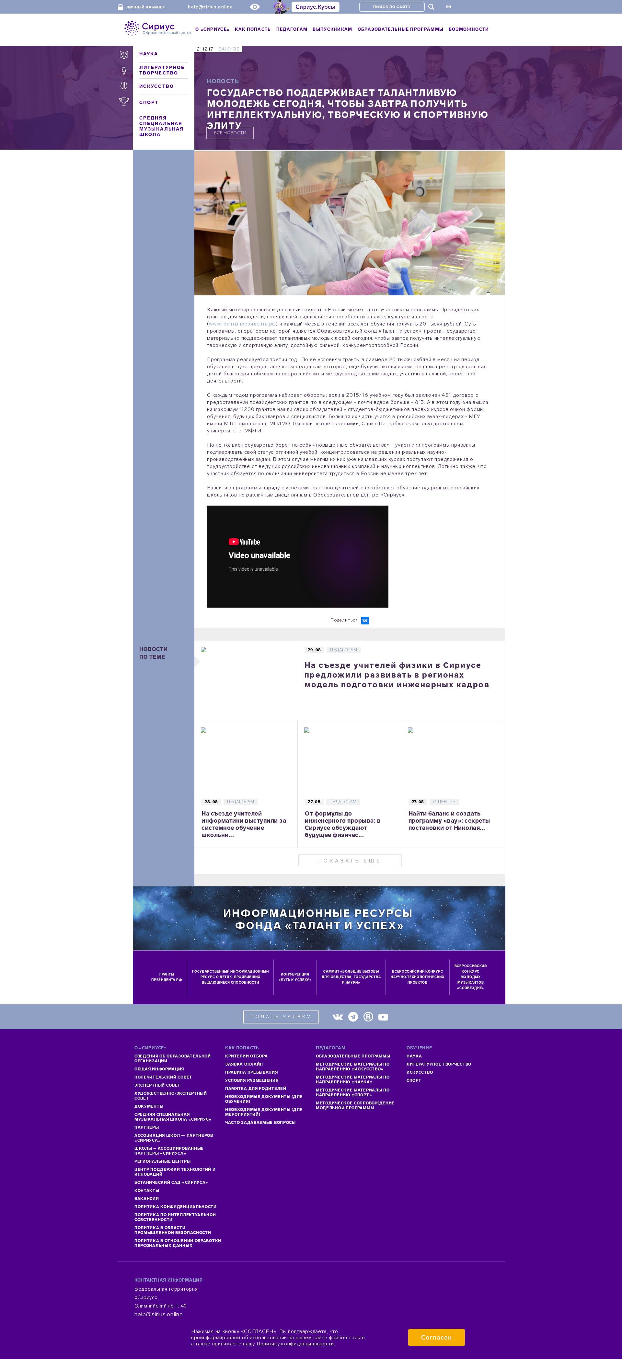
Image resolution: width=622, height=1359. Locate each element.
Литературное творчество (162, 70)
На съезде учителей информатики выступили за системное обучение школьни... (244, 824)
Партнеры (146, 1127)
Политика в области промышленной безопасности (172, 1230)
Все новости (230, 133)
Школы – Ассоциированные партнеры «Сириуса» (169, 1151)
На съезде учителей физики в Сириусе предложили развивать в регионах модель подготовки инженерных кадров (397, 674)
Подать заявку (281, 1017)
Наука (148, 54)
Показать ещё (350, 861)
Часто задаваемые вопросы (260, 1122)
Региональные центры (162, 1161)
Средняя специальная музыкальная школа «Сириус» (173, 1117)
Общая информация (159, 1069)
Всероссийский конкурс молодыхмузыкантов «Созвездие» (471, 977)
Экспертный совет (157, 1085)
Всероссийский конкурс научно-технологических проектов (417, 977)
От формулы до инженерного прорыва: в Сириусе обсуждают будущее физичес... (343, 824)
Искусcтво (420, 1072)
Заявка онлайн (244, 1064)
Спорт (149, 102)
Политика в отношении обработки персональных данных (177, 1243)
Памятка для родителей (255, 1088)
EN (448, 7)
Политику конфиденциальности (295, 1344)
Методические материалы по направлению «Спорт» (353, 1092)
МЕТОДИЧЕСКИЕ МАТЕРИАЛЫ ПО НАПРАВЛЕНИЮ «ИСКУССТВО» (353, 1066)
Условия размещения (252, 1080)
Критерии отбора (246, 1056)
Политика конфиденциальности (175, 1207)
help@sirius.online (210, 7)
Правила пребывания (251, 1072)
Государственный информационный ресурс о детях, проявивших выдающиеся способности (230, 977)
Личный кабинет (145, 7)
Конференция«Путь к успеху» (295, 977)
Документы (148, 1106)
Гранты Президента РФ (166, 977)
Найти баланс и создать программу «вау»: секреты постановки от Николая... (449, 820)
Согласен (436, 1337)
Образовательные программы (353, 1056)
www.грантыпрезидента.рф (242, 324)
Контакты (146, 1190)
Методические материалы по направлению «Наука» (353, 1079)
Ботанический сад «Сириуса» (171, 1182)
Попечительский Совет (163, 1077)
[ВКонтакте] (365, 620)
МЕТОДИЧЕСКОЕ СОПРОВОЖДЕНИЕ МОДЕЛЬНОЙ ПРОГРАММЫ (355, 1105)
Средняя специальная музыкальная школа (161, 126)
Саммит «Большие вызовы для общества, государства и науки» (351, 977)
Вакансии (146, 1198)
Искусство (156, 86)
